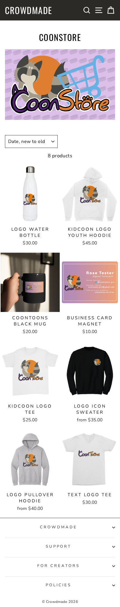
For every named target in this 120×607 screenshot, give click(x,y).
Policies (58, 585)
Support (59, 546)
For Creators (58, 565)
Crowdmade (28, 10)
